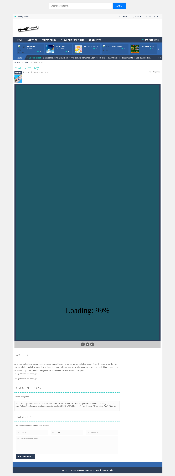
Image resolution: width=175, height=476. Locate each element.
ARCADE (27, 62)
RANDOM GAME (151, 40)
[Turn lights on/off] (83, 344)
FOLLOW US (153, 16)
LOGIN (124, 16)
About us (32, 40)
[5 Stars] (147, 72)
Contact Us (95, 40)
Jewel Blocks (117, 46)
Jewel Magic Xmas (147, 46)
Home (19, 40)
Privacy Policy (49, 40)
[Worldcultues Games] (27, 28)
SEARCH (138, 16)
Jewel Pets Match (91, 46)
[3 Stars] (144, 72)
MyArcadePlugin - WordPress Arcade (96, 470)
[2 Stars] (142, 72)
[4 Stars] (145, 72)
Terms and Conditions (72, 40)
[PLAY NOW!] (22, 49)
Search (119, 5)
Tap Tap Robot (34, 58)
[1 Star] (140, 72)
